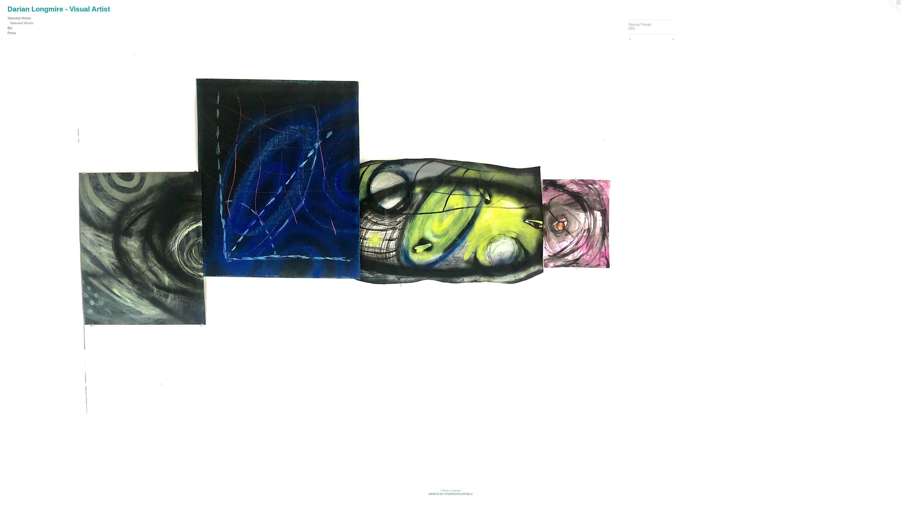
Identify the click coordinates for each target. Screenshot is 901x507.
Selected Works (19, 18)
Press (12, 33)
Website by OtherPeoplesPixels (451, 494)
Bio (10, 28)
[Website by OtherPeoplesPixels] (891, 9)
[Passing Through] (343, 217)
